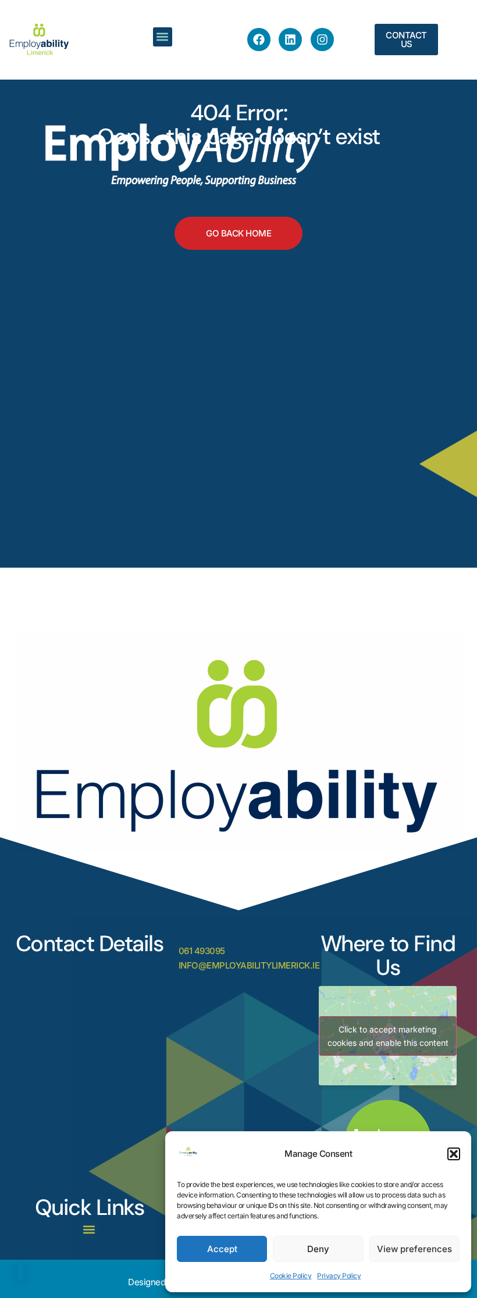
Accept (222, 1248)
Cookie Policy (291, 1275)
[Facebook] (258, 39)
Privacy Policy (339, 1275)
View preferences (414, 1248)
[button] (454, 1154)
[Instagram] (322, 39)
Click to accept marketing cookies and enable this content (388, 1036)
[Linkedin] (290, 39)
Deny (318, 1248)
